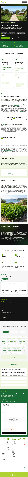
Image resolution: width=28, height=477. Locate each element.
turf (8, 357)
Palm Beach (4, 350)
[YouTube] (24, 445)
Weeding (22, 68)
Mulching (17, 70)
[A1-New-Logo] (3, 2)
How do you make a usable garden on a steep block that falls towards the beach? (13, 372)
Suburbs (8, 443)
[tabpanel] (14, 343)
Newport (19, 348)
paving (7, 357)
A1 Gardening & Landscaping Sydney (9, 474)
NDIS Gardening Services (19, 442)
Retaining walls (9, 67)
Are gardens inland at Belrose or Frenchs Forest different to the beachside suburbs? (12, 379)
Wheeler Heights (20, 352)
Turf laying (3, 69)
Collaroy (7, 120)
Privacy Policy (12, 475)
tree (10, 357)
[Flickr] (24, 450)
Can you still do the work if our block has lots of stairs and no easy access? (13, 375)
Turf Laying (13, 442)
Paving (13, 452)
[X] (24, 462)
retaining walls (16, 105)
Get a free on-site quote (6, 38)
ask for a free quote (16, 357)
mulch (4, 124)
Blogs (7, 445)
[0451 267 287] (2, 457)
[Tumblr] (24, 460)
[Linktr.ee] (24, 468)
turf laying (12, 192)
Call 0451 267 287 (15, 38)
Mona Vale (4, 348)
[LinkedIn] (24, 452)
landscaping (21, 111)
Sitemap (16, 475)
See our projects (5, 279)
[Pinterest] (24, 455)
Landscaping (4, 67)
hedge (13, 130)
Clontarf (3, 341)
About (7, 441)
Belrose (4, 339)
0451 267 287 (9, 401)
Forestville (22, 343)
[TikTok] (24, 457)
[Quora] (24, 465)
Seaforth (20, 350)
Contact (8, 444)
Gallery (8, 442)
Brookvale (9, 173)
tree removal (7, 240)
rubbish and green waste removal (8, 150)
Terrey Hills (24, 350)
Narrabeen (9, 348)
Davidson (20, 341)
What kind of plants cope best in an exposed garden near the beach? (11, 369)
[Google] (24, 447)
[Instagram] (24, 470)
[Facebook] (24, 442)
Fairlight (18, 343)
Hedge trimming (18, 68)
